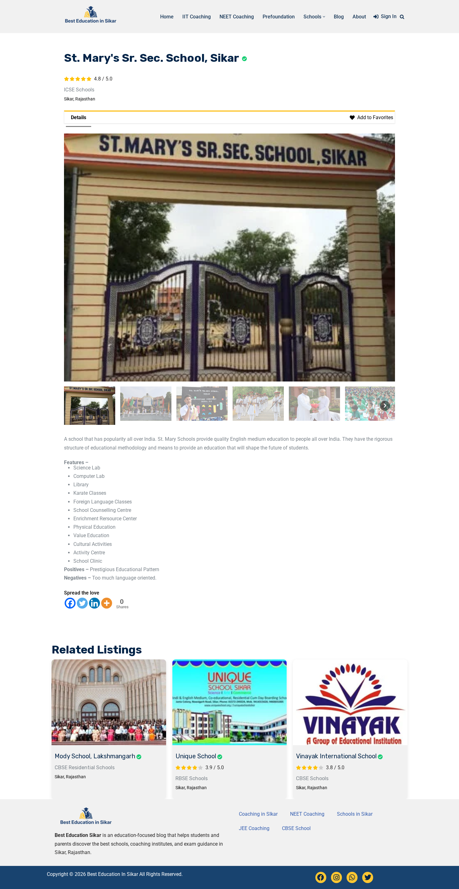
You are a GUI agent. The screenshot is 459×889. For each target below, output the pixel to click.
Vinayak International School (336, 756)
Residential (82, 767)
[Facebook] (70, 603)
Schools (85, 90)
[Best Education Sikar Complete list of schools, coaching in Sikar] (91, 16)
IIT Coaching (196, 17)
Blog (339, 17)
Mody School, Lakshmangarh (95, 756)
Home (167, 17)
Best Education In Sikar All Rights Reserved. (135, 874)
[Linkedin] (94, 603)
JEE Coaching (254, 828)
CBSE (61, 767)
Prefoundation (279, 17)
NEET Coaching (237, 17)
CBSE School (296, 828)
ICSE (69, 90)
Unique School (195, 756)
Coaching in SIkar (258, 814)
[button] (324, 17)
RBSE (181, 778)
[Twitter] (82, 603)
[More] (106, 603)
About (359, 17)
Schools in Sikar (355, 814)
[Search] (402, 16)
